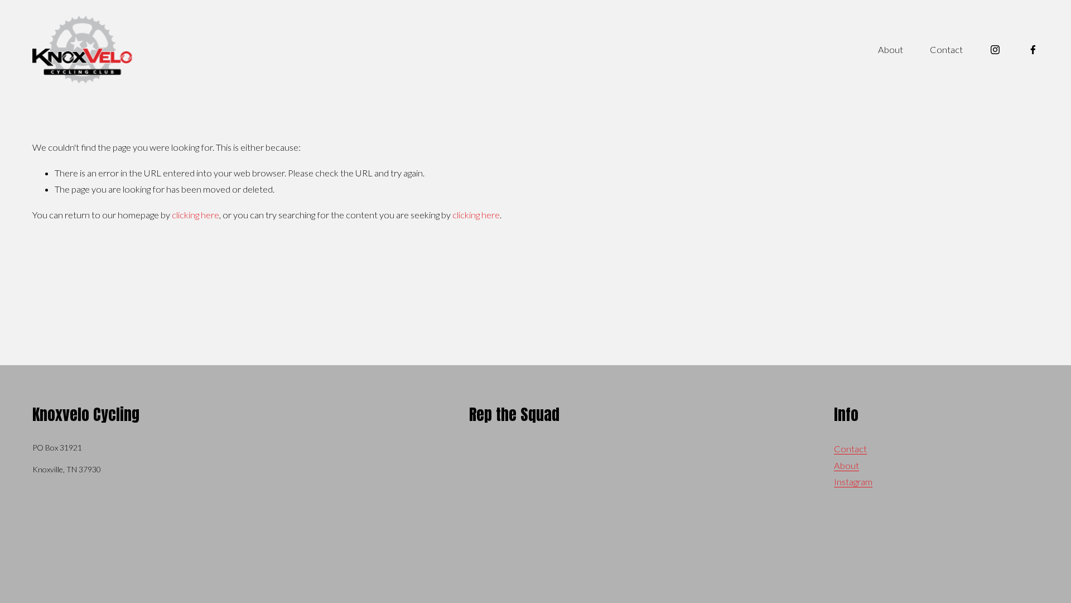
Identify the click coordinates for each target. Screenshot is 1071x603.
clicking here (195, 214)
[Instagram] (995, 49)
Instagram (853, 481)
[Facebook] (1033, 49)
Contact (946, 49)
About (890, 49)
